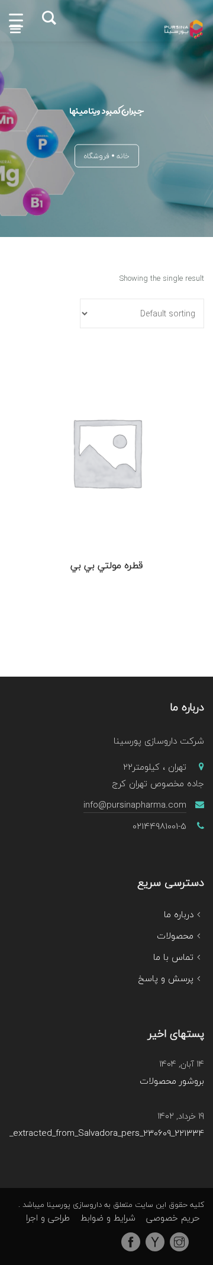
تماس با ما (173, 957)
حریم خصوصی (172, 1217)
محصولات (175, 935)
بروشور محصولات (172, 1081)
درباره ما (178, 914)
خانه (123, 156)
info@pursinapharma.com (134, 804)
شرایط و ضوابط (107, 1217)
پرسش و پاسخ (165, 978)
